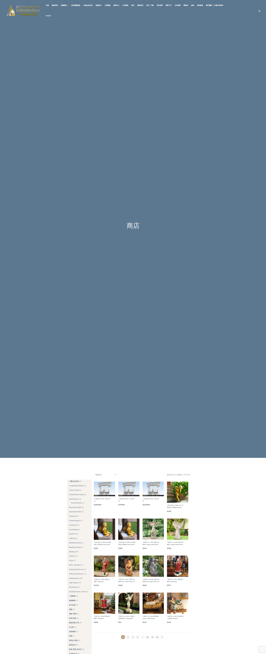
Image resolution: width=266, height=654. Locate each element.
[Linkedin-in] (243, 10)
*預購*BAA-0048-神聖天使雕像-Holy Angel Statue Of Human (151, 580)
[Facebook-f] (238, 10)
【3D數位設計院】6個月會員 (151, 500)
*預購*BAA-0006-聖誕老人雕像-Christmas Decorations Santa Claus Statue (102, 580)
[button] (259, 11)
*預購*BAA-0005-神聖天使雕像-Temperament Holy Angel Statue (175, 543)
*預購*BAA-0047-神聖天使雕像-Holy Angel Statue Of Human (126, 580)
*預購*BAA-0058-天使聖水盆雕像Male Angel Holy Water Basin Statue (126, 617)
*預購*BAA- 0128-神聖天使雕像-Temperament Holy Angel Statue (151, 543)
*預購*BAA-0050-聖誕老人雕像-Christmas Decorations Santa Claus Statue (102, 617)
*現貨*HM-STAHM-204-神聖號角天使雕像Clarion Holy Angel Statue (175, 506)
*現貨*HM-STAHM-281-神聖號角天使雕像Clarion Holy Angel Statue (102, 543)
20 (157, 637)
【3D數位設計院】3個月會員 (126, 500)
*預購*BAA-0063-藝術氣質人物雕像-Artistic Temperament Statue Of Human (175, 617)
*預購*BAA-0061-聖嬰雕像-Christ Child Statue (151, 617)
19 (152, 637)
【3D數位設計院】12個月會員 (102, 500)
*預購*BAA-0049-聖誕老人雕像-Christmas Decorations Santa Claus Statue (175, 580)
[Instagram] (245, 10)
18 (147, 637)
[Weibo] (240, 10)
